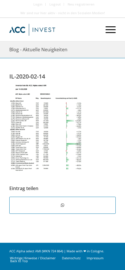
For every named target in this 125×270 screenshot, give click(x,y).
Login (37, 4)
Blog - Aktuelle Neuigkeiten (38, 49)
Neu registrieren (81, 4)
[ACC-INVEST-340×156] (51, 29)
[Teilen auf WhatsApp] (62, 205)
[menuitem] (38, 4)
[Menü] (108, 29)
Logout (55, 4)
